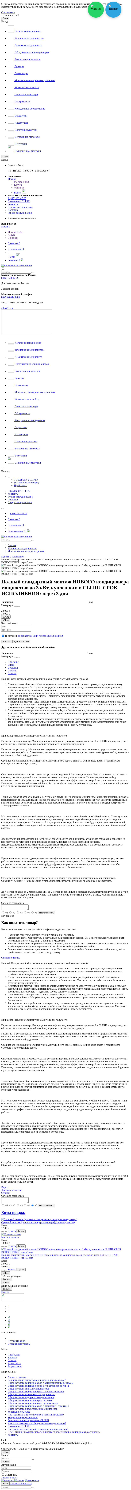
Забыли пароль (9, 1477)
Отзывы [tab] (12, 673)
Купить (6, 617)
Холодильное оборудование (29, 108)
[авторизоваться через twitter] (19, 1480)
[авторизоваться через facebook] (7, 1480)
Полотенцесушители (25, 129)
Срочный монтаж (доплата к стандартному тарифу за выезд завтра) (38, 1222)
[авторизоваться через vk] (32, 1480)
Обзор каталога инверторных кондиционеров (33, 1408)
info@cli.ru (7, 308)
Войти (5, 1483)
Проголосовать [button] (46, 913)
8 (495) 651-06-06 (10, 297)
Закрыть (7, 641)
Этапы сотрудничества (20, 207)
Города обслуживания (20, 212)
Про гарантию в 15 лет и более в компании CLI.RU (36, 1414)
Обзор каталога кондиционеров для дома (30, 1400)
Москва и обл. (22, 181)
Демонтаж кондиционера (28, 45)
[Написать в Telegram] (113, 10)
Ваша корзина (16, 531)
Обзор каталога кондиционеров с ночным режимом (36, 1391)
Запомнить (10, 1474)
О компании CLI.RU (19, 201)
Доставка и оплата (11, 1190)
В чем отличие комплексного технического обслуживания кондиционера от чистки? (54, 1432)
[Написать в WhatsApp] (96, 10)
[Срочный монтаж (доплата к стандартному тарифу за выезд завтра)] (39, 1219)
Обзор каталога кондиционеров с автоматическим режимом (40, 1382)
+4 (29, 912)
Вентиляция (21, 73)
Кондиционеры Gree (19, 1411)
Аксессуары (21, 122)
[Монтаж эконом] (11, 1234)
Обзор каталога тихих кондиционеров (28, 1388)
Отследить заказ (16, 1340)
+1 (7, 912)
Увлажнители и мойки (26, 87)
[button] (15, 606)
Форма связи (15, 1366)
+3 (21, 912)
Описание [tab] (13, 662)
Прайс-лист (20, 485)
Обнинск (19, 187)
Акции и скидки (17, 1377)
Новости (12, 1357)
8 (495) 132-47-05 (17, 198)
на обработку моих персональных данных (40, 635)
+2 (14, 912)
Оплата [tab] (12, 670)
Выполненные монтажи (27, 151)
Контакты (13, 204)
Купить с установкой (12, 556)
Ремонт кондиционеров (27, 59)
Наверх (5, 1292)
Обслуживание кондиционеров (31, 52)
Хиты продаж (13, 1212)
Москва (12, 179)
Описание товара (10, 957)
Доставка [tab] (13, 667)
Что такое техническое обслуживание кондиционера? (37, 1423)
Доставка (13, 210)
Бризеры (19, 66)
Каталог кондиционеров (27, 31)
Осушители (20, 115)
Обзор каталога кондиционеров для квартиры (33, 1403)
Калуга (18, 184)
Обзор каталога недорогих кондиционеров (31, 1397)
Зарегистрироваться (21, 1483)
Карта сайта (14, 1363)
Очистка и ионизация (26, 94)
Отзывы (5, 1193)
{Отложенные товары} (26, 482)
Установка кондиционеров (29, 38)
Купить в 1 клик (21, 641)
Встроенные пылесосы (27, 136)
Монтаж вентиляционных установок (34, 80)
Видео (4, 1187)
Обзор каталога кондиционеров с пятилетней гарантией (38, 1406)
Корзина (14, 260)
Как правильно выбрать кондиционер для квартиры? (37, 1380)
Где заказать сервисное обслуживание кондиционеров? (38, 1429)
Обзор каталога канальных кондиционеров (31, 1394)
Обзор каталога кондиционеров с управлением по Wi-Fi (38, 1385)
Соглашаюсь (8, 12)
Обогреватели (22, 101)
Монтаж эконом (10, 1237)
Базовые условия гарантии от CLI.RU (28, 1420)
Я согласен (33, 635)
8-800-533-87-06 (10, 277)
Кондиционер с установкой (23, 1417)
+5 (36, 912)
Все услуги (20, 143)
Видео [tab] (11, 664)
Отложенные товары (19, 1343)
